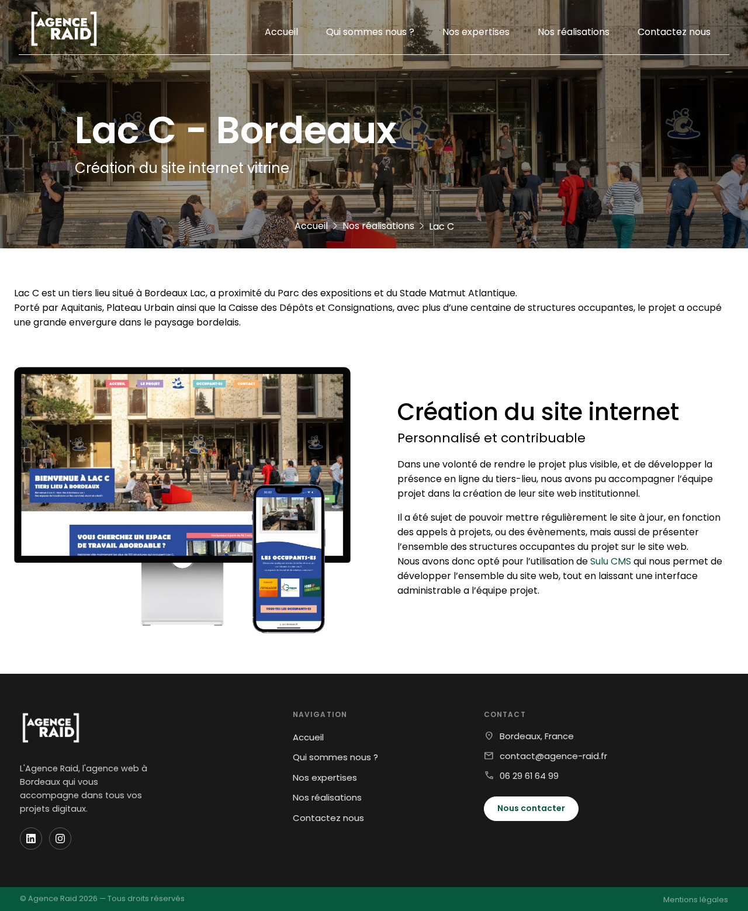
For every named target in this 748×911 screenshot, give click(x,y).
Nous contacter (531, 808)
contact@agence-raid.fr (553, 756)
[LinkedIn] (31, 838)
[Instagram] (60, 838)
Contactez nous (674, 32)
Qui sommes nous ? (370, 32)
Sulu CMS (610, 561)
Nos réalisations (574, 32)
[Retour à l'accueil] (64, 31)
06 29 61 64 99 (529, 776)
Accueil (281, 32)
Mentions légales (695, 900)
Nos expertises (476, 32)
